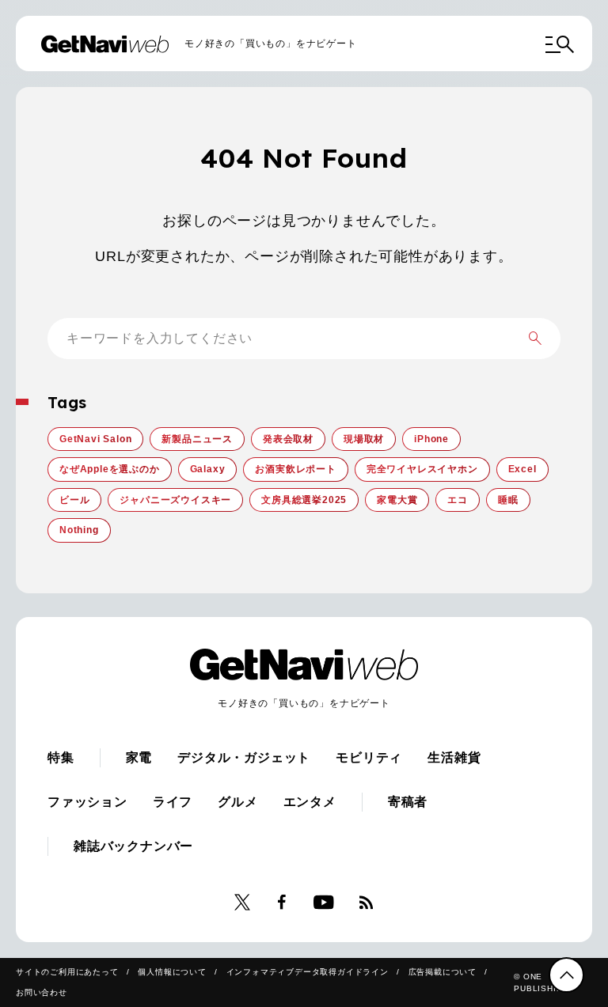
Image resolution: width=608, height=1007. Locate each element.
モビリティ (369, 757)
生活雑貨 (454, 757)
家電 (139, 757)
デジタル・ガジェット (243, 757)
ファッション (87, 801)
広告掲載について (442, 971)
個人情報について (172, 971)
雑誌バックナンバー (133, 846)
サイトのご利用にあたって (67, 971)
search (535, 338)
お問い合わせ (41, 992)
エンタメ (309, 801)
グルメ (237, 801)
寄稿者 (408, 801)
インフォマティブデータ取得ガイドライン (307, 971)
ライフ (172, 801)
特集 (61, 757)
